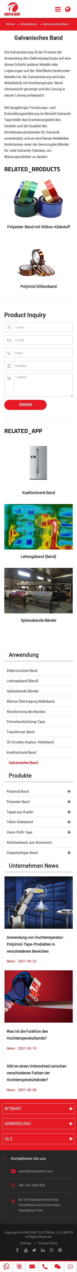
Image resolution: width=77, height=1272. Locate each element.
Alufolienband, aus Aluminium (29, 843)
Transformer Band (20, 732)
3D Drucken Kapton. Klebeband (30, 742)
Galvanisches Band (55, 24)
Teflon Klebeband (20, 822)
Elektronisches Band (22, 671)
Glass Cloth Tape (19, 832)
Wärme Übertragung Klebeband (31, 701)
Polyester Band (18, 802)
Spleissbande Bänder (38, 620)
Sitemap (25, 1243)
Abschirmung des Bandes (26, 712)
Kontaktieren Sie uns (28, 1158)
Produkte (20, 775)
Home (10, 24)
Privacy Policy (47, 1243)
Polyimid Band (18, 792)
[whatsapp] (6, 1267)
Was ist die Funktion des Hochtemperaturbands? (27, 1034)
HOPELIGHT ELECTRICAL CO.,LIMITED (47, 1232)
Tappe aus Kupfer (20, 812)
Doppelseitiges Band (22, 853)
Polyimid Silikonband (38, 286)
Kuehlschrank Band (38, 492)
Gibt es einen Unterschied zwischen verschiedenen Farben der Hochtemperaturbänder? (37, 1073)
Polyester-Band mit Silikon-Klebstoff (38, 227)
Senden (25, 405)
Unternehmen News (34, 866)
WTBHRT (13, 1108)
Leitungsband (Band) (38, 556)
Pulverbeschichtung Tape (26, 722)
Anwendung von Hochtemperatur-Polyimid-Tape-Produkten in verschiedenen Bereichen (35, 944)
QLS (8, 1138)
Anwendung (29, 24)
